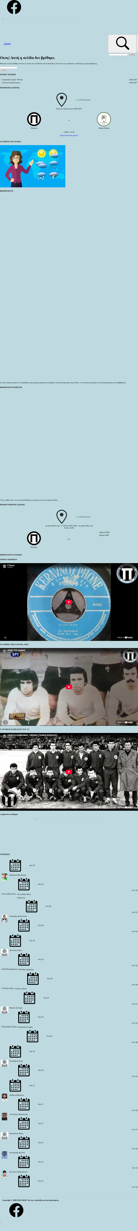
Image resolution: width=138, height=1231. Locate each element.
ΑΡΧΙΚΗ (7, 44)
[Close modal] (1, 1221)
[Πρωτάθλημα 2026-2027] (69, 79)
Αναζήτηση (132, 54)
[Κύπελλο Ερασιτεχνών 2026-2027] (69, 82)
